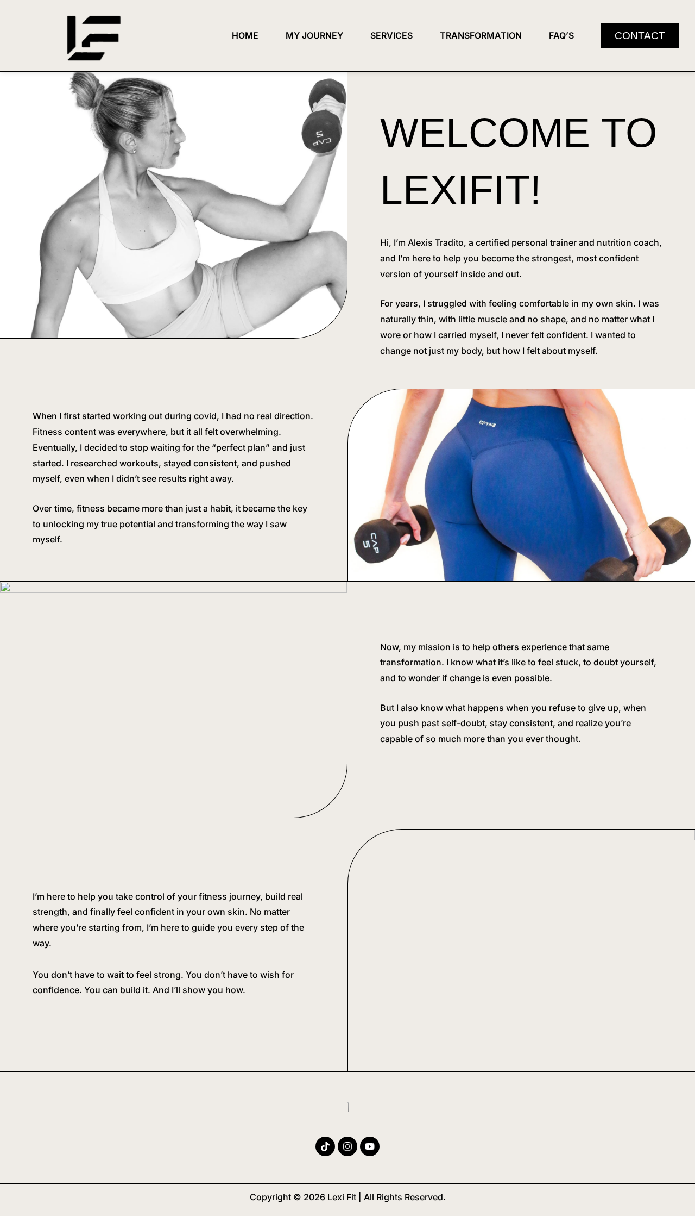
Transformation (481, 35)
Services (391, 35)
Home (245, 35)
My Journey (314, 35)
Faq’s (561, 35)
